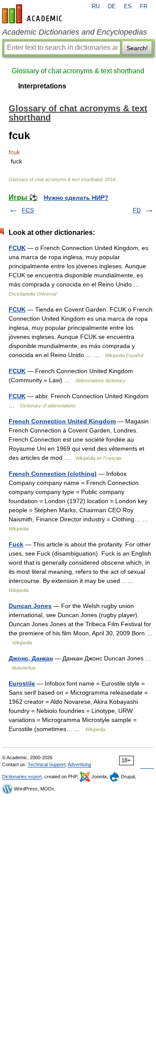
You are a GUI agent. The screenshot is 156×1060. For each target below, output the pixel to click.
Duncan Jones (30, 605)
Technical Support (46, 764)
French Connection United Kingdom (62, 421)
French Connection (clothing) (53, 473)
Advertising (79, 764)
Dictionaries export (22, 776)
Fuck (16, 544)
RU (96, 6)
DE (112, 6)
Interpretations (42, 86)
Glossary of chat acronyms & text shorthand (78, 71)
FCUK (17, 247)
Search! (137, 48)
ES (128, 6)
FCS (28, 210)
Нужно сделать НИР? (76, 197)
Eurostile (22, 683)
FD (137, 210)
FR (143, 6)
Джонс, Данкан (31, 658)
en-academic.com (33, 13)
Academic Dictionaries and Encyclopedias (74, 32)
